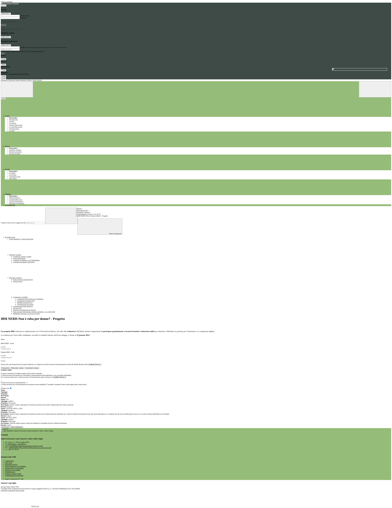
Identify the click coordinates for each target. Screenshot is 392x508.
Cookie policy (9, 461)
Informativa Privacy (11, 464)
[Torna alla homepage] (196, 80)
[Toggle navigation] (17, 89)
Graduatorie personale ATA (26, 301)
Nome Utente (24, 16)
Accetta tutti (32, 368)
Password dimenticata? (8, 21)
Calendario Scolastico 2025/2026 (23, 262)
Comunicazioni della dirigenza (23, 306)
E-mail (22, 47)
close (3, 98)
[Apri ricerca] (375, 89)
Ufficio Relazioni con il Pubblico (15, 466)
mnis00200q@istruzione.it (26, 446)
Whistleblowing (10, 472)
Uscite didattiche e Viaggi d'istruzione (21, 239)
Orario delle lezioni (19, 258)
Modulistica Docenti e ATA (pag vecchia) (26, 314)
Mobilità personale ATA (25, 303)
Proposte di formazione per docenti (24, 310)
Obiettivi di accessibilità (12, 470)
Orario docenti (17, 281)
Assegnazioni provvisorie (25, 304)
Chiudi (3, 59)
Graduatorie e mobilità (20, 297)
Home (79, 208)
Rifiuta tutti (17, 368)
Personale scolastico (15, 278)
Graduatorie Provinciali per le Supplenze (30, 299)
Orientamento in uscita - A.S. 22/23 (88, 214)
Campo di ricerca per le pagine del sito (13, 223)
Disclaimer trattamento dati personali (12, 490)
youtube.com (5, 388)
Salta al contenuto (6, 2)
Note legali (8, 463)
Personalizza (5, 368)
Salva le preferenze (16, 427)
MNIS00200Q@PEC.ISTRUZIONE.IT (30, 448)
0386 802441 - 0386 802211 (17, 444)
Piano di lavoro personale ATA (23, 279)
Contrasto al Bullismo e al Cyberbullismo (26, 260)
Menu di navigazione (115, 233)
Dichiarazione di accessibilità (14, 468)
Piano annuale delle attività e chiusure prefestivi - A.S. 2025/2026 (34, 312)
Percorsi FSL (17, 308)
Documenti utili (82, 210)
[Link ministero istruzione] (10, 3)
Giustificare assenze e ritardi (22, 256)
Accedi (4, 5)
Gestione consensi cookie (13, 474)
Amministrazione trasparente (14, 475)
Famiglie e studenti (83, 212)
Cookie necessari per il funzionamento (13, 382)
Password (23, 18)
